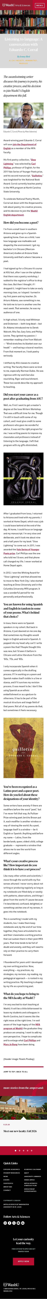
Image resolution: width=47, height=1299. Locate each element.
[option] (23, 1121)
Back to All (22, 1072)
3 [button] (23, 1151)
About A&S (8, 1187)
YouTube (18, 1223)
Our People (8, 1183)
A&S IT (26, 1173)
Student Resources (12, 1173)
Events (6, 1180)
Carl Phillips (30, 1041)
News (6, 1176)
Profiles (23, 63)
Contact (7, 1190)
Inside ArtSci (29, 1180)
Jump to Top (9, 1072)
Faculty (20, 61)
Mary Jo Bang (10, 1045)
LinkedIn (22, 1223)
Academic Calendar (32, 1169)
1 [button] (15, 1151)
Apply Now (23, 1262)
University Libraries (32, 1176)
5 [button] (31, 1151)
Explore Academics (12, 1169)
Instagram (5, 1223)
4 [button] (27, 1151)
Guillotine (37, 176)
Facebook (9, 1223)
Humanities (31, 61)
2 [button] (19, 1151)
